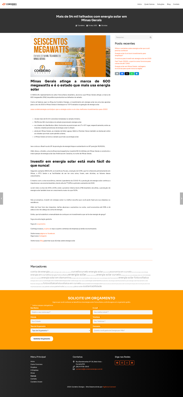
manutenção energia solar (131, 283)
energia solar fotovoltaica (134, 277)
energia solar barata (91, 275)
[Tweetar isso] (127, 73)
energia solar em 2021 (139, 275)
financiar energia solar (36, 283)
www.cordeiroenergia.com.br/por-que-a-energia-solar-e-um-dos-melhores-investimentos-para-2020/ (69, 109)
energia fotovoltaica (59, 275)
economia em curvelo (121, 271)
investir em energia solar (94, 283)
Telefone (97, 317)
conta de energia (40, 271)
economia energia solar (137, 272)
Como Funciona (36, 364)
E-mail (96, 308)
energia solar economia (127, 275)
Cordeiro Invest (36, 382)
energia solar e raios (97, 278)
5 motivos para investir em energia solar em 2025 (133, 59)
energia (146, 272)
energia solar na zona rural (37, 281)
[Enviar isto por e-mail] (117, 73)
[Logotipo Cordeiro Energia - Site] (9, 4)
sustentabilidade (92, 286)
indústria (83, 283)
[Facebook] (117, 362)
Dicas (32, 373)
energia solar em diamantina (56, 277)
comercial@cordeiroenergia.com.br (89, 369)
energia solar (77, 274)
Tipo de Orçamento (38, 326)
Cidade (33, 317)
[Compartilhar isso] (122, 73)
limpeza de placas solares (108, 283)
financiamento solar (142, 281)
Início (32, 361)
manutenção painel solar (144, 283)
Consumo (97, 326)
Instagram (43, 236)
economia (106, 272)
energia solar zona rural (80, 281)
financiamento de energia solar (109, 281)
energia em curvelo (40, 275)
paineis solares (49, 286)
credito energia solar (56, 272)
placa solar (78, 286)
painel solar (59, 286)
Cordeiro (81, 26)
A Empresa (34, 370)
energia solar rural (67, 281)
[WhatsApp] (127, 362)
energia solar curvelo (108, 274)
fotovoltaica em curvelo (69, 283)
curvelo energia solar (91, 271)
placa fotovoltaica (69, 286)
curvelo (75, 271)
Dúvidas (104, 26)
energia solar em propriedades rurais (81, 278)
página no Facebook (47, 233)
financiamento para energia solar (127, 281)
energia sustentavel (93, 281)
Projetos (33, 367)
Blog (42, 241)
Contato (33, 379)
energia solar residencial (53, 281)
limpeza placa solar (119, 283)
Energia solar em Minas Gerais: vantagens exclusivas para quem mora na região (130, 67)
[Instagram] (122, 362)
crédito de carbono (66, 272)
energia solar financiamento (110, 278)
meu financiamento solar (37, 286)
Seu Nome (34, 308)
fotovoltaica (50, 283)
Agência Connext (109, 387)
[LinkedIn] (132, 362)
